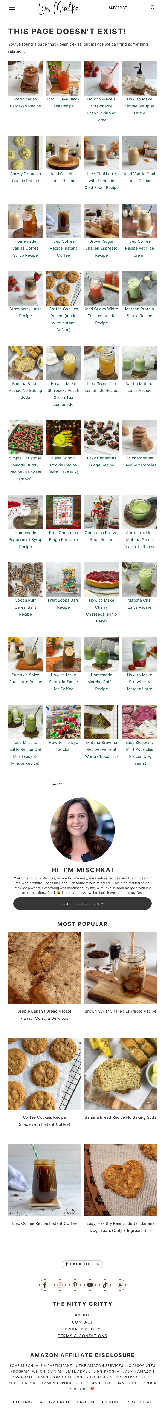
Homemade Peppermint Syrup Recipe (26, 539)
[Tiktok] (105, 1285)
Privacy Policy (83, 1329)
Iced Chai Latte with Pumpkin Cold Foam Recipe (101, 180)
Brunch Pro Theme (129, 1402)
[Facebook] (44, 1285)
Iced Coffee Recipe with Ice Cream (139, 248)
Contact (82, 1322)
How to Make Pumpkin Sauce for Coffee (63, 682)
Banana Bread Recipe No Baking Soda (25, 390)
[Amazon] (120, 1285)
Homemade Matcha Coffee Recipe (101, 682)
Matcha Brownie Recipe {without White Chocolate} (101, 749)
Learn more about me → (81, 904)
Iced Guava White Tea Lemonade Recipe (101, 316)
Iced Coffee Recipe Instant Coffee (63, 248)
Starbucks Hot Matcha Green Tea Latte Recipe (140, 539)
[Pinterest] (75, 1285)
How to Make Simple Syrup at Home (139, 106)
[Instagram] (60, 1285)
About (82, 1315)
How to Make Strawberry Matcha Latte (139, 682)
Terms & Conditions (82, 1336)
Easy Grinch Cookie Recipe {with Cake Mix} (63, 465)
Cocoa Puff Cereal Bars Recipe (25, 607)
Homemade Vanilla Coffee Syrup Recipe (25, 248)
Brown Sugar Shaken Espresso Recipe (101, 248)
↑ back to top (82, 1264)
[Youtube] (90, 1285)
